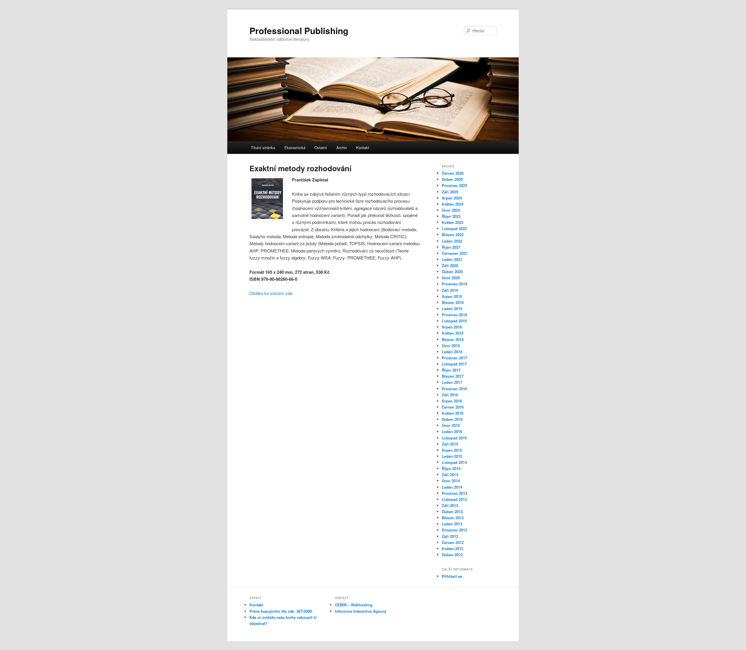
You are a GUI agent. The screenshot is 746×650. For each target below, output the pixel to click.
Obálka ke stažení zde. (271, 293)
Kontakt (362, 147)
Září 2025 (450, 192)
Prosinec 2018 (454, 314)
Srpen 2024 (452, 198)
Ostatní (320, 147)
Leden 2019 (452, 308)
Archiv (341, 147)
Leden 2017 (452, 382)
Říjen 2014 (451, 468)
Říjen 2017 (451, 370)
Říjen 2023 (451, 216)
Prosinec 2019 (454, 284)
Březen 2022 (453, 234)
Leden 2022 (452, 241)
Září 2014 (450, 474)
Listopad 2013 (454, 499)
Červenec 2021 (455, 253)
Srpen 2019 (452, 296)
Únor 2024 (451, 210)
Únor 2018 (451, 345)
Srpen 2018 (452, 327)
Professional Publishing (298, 30)
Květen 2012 (452, 548)
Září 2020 (450, 265)
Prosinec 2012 (454, 530)
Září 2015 (450, 444)
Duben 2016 (452, 419)
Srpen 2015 (452, 450)
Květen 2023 (452, 222)
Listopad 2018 (454, 321)
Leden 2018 (452, 351)
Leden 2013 (452, 524)
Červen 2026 (453, 173)
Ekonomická (294, 147)
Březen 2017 (453, 376)
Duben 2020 (452, 271)
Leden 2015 (452, 456)
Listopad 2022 (454, 228)
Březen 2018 (453, 339)
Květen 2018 (452, 333)
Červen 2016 (453, 407)
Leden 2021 (452, 259)
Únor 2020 (451, 277)
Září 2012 (450, 536)
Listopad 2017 (454, 364)
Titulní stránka (263, 147)
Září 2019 (450, 290)
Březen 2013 (453, 517)
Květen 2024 (452, 204)
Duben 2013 (452, 511)
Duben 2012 (452, 554)
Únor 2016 (451, 425)
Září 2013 (450, 505)
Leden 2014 (452, 487)
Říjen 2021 (451, 247)
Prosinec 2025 (454, 185)
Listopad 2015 (454, 438)
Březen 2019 (453, 302)
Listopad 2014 (454, 462)
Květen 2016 (452, 413)
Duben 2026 (452, 179)
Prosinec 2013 (454, 493)
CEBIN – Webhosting (353, 604)
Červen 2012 (453, 542)
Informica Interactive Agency (360, 611)
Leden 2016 (452, 431)
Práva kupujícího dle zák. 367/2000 (280, 611)
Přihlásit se (452, 576)
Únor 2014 (451, 480)
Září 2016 (450, 395)
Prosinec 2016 (454, 388)
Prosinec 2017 (454, 358)
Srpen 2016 (452, 401)
